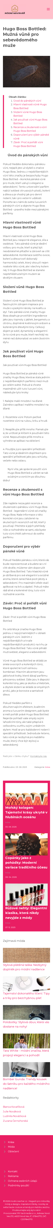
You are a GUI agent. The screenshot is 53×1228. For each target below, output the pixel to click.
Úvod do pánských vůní (27, 100)
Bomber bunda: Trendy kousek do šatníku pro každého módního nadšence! (26, 1083)
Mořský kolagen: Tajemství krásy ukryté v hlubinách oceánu (26, 812)
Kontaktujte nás (38, 756)
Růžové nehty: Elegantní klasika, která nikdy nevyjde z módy (26, 913)
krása (47, 767)
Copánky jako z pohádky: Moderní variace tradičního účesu (26, 862)
